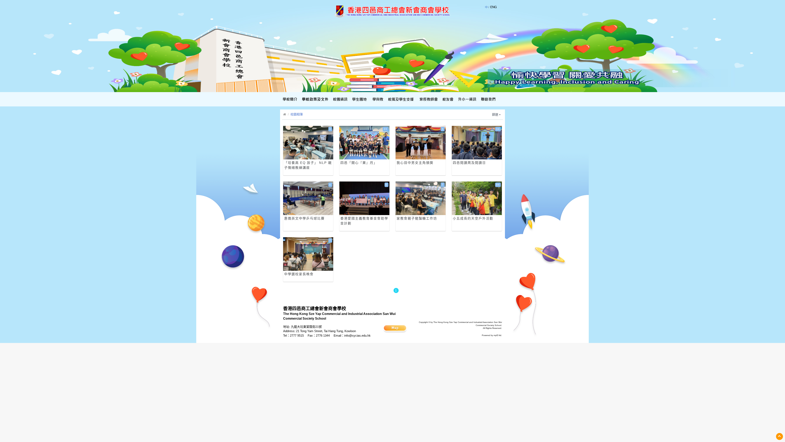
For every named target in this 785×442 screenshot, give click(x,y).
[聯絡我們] (488, 99)
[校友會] (447, 99)
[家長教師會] (428, 99)
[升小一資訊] (467, 99)
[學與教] (377, 99)
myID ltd (497, 335)
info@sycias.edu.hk (357, 335)
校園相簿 (296, 114)
